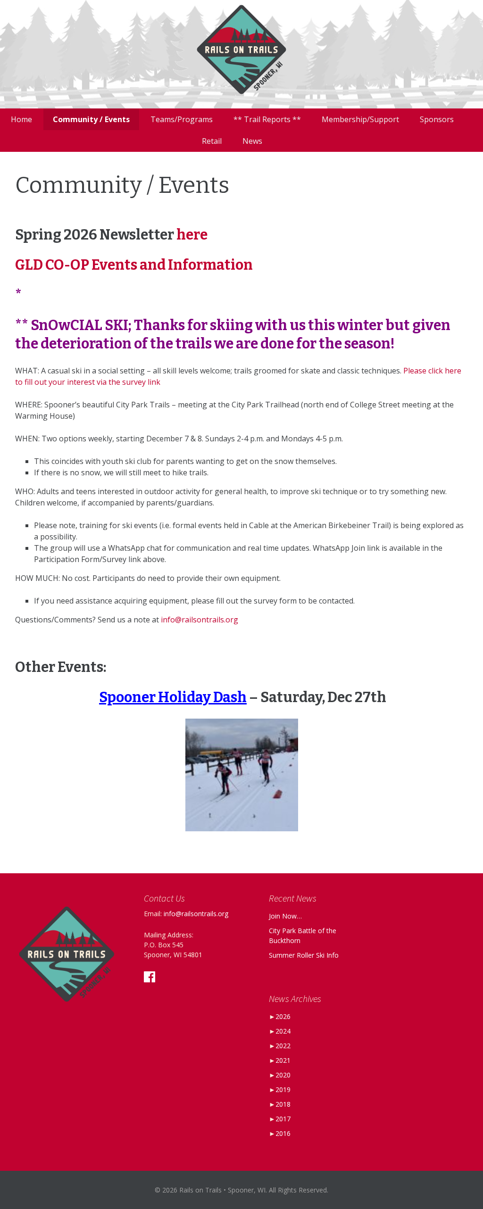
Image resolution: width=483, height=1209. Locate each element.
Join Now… (285, 915)
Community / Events (91, 119)
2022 (283, 1045)
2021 (283, 1060)
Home (21, 119)
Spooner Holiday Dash (173, 697)
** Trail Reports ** (267, 119)
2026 (283, 1016)
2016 (283, 1133)
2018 (283, 1104)
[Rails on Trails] (241, 54)
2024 (283, 1031)
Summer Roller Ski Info (304, 955)
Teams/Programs (181, 119)
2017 (283, 1118)
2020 (283, 1074)
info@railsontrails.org (199, 619)
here (192, 234)
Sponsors (437, 119)
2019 (283, 1089)
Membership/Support (360, 119)
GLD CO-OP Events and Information (134, 265)
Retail (212, 141)
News (252, 141)
